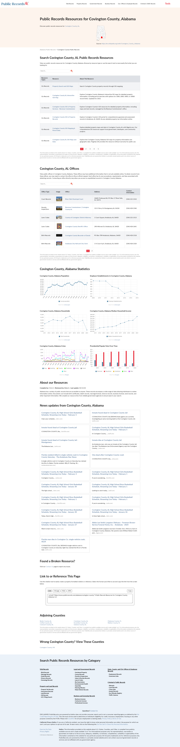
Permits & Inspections (81, 676)
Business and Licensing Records (84, 696)
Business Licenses (80, 699)
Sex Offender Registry (115, 693)
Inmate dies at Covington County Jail (107, 440)
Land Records (45, 693)
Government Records (96, 3)
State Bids (78, 686)
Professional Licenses (81, 703)
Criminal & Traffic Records (147, 3)
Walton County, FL (114, 623)
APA (69, 591)
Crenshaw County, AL (81, 621)
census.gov (67, 304)
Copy (130, 591)
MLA (63, 591)
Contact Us (49, 566)
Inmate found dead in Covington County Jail (110, 413)
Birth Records (45, 672)
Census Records (79, 674)
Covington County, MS (47, 647)
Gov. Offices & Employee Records (127, 3)
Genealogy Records (46, 680)
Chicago (56, 591)
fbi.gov (67, 374)
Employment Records (115, 674)
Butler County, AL (45, 621)
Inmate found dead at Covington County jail (59, 428)
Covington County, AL (72, 26)
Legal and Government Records (84, 669)
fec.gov (117, 374)
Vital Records (70, 3)
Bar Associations (80, 682)
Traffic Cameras (113, 695)
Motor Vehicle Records (81, 690)
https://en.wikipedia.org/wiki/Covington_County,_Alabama (121, 43)
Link (49, 591)
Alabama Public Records (48, 49)
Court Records (113, 687)
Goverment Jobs (113, 676)
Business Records (110, 3)
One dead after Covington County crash (108, 455)
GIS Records (44, 695)
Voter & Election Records (82, 678)
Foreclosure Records (47, 691)
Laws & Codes (79, 680)
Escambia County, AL (81, 623)
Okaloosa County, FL (114, 621)
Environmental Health (81, 684)
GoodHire (71, 718)
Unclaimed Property (81, 672)
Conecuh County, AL (46, 624)
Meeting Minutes (80, 688)
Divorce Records (46, 678)
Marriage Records (46, 674)
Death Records (45, 676)
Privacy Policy (106, 718)
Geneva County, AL (80, 624)
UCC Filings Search (46, 697)
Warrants (111, 685)
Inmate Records (113, 691)
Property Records (82, 3)
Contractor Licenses (81, 701)
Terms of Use (117, 718)
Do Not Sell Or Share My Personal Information (112, 724)
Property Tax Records (47, 689)
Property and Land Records (49, 686)
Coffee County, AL (46, 623)
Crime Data (112, 689)
